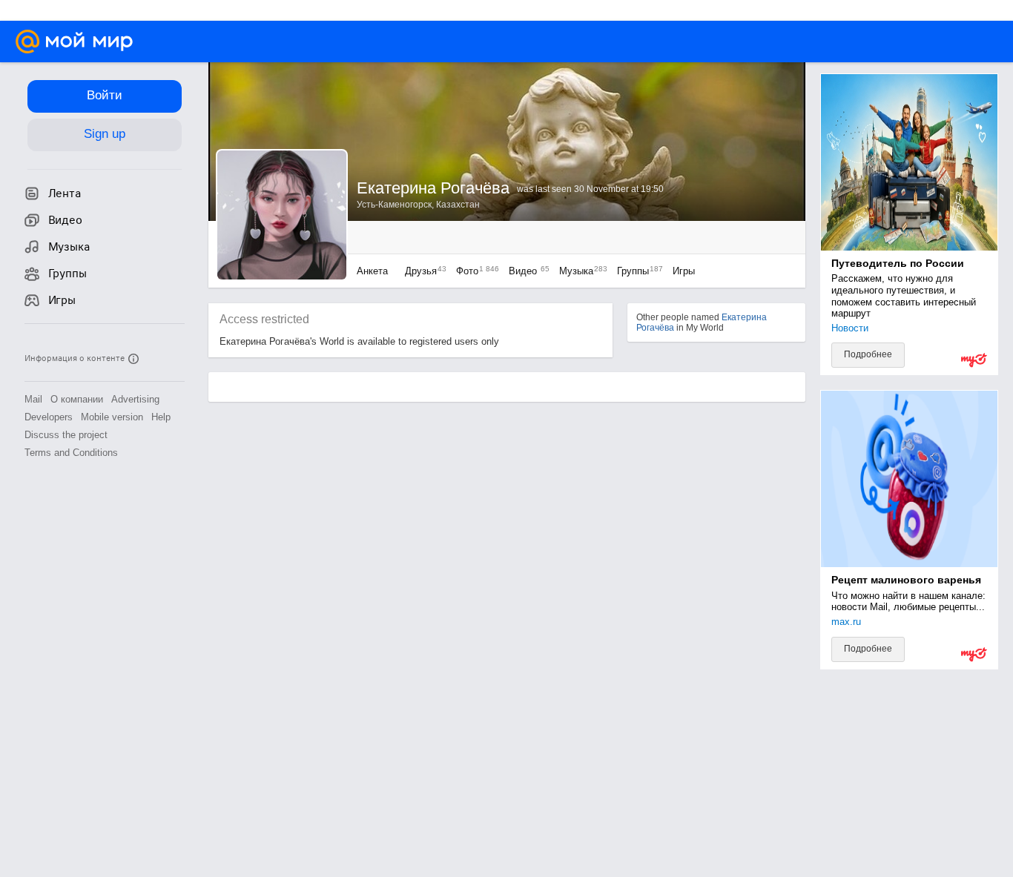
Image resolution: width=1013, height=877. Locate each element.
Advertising (135, 399)
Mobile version (112, 417)
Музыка (579, 271)
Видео (526, 271)
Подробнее (868, 354)
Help (161, 417)
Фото (474, 271)
